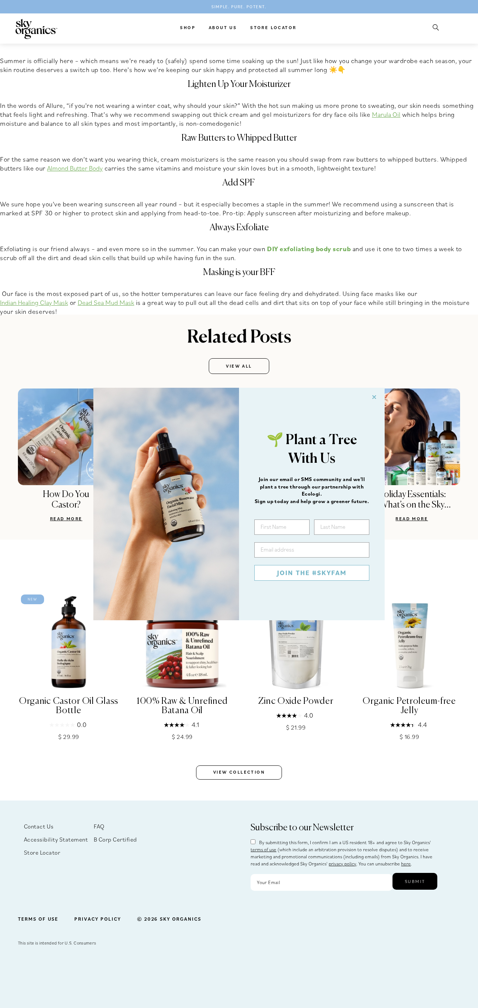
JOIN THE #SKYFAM (312, 572)
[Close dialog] (374, 397)
